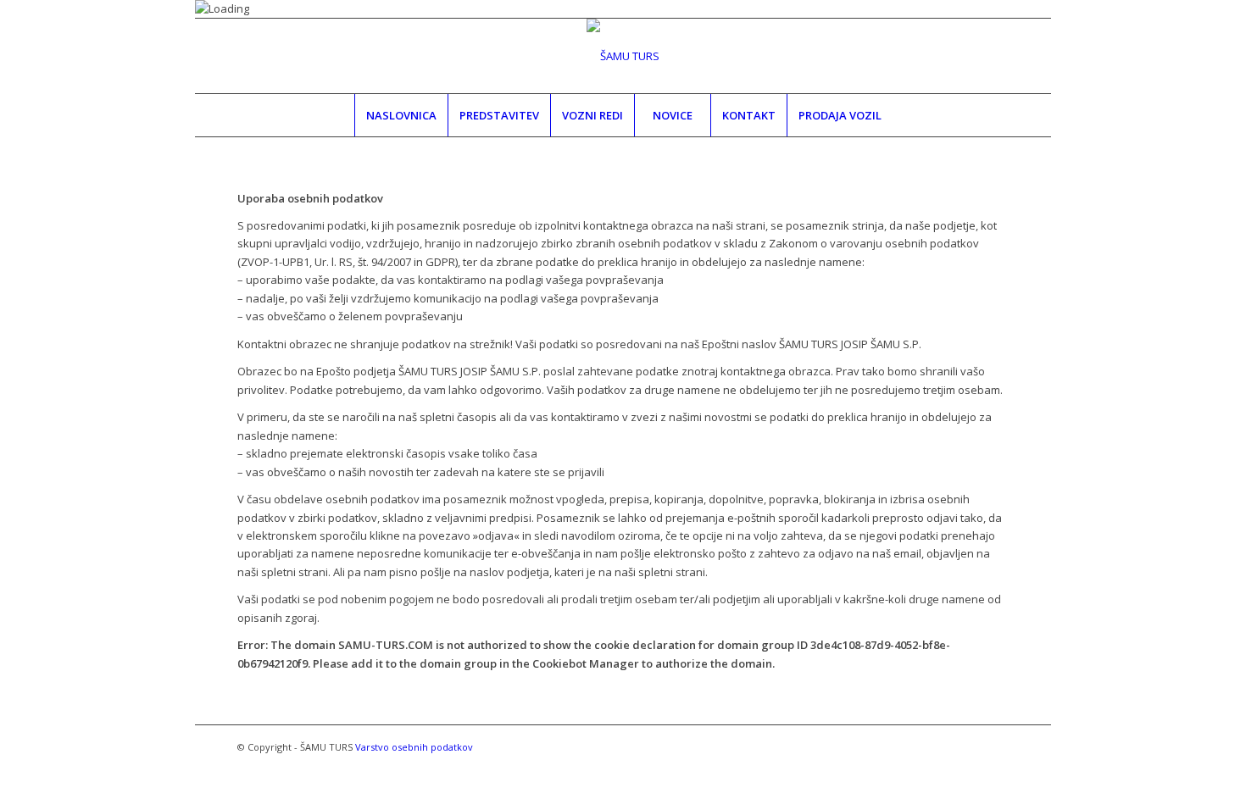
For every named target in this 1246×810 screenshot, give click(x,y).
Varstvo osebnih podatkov (414, 747)
